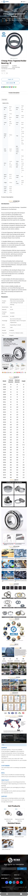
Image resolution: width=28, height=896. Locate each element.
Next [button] (26, 815)
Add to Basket (9, 83)
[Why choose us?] (7, 843)
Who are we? (5, 836)
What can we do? (19, 836)
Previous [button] (2, 815)
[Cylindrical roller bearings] (8, 813)
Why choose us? (6, 849)
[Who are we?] (7, 831)
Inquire (9, 79)
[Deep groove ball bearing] (19, 813)
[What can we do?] (20, 831)
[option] (8, 815)
